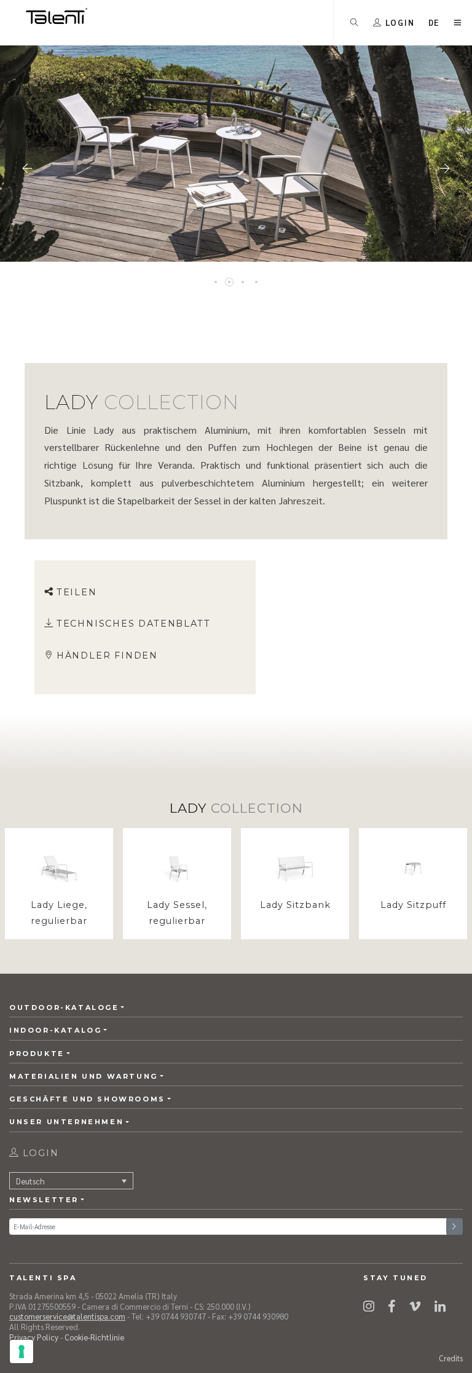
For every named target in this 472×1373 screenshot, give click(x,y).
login (39, 1153)
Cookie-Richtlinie (94, 1337)
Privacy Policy (33, 1337)
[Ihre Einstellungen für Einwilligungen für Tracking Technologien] (21, 1351)
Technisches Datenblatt (133, 623)
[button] (434, 22)
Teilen (77, 592)
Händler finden (107, 655)
